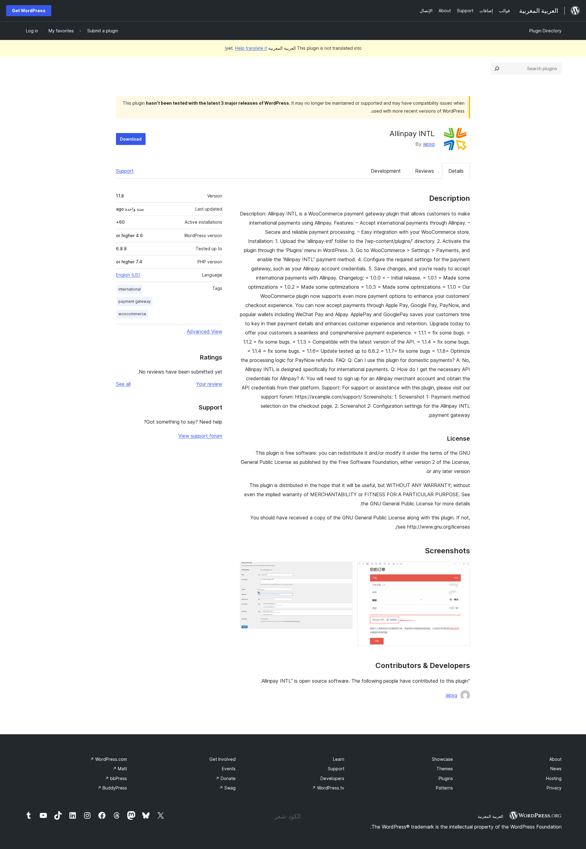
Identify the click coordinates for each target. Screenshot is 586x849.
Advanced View (204, 331)
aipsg (429, 144)
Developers (332, 778)
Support (125, 171)
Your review (209, 384)
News (556, 768)
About (555, 759)
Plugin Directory (545, 30)
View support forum (200, 436)
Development (386, 171)
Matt (120, 768)
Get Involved (222, 759)
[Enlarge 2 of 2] (344, 570)
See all (123, 384)
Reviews (424, 171)
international (129, 289)
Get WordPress (28, 10)
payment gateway (134, 301)
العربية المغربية (490, 816)
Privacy (554, 787)
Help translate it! (246, 48)
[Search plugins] (497, 69)
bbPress (116, 778)
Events (229, 768)
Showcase (442, 759)
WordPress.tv (328, 787)
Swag (227, 787)
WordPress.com (108, 759)
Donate (225, 778)
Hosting (554, 778)
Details (456, 171)
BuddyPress (112, 787)
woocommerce (132, 314)
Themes (444, 768)
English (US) (128, 274)
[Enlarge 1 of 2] (462, 570)
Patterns (444, 787)
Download (131, 139)
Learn (338, 759)
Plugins (446, 778)
